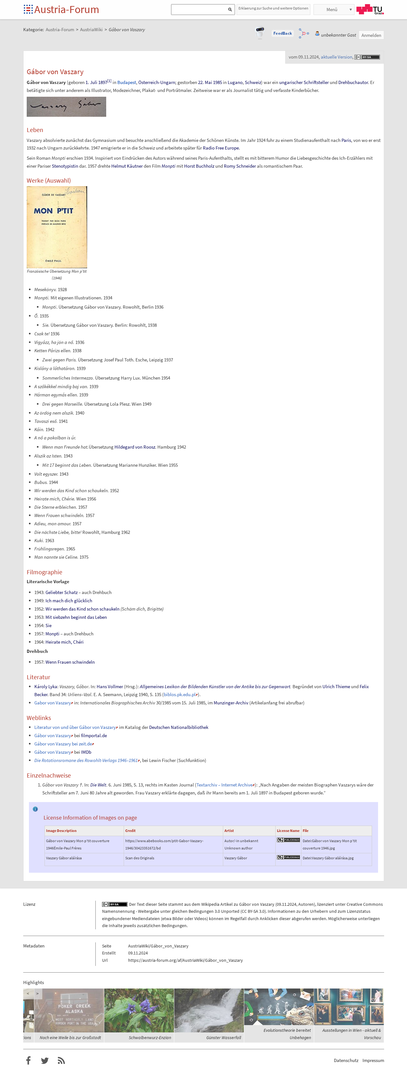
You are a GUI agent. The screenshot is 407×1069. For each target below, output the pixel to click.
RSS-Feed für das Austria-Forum (61, 1061)
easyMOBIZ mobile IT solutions (73, 1037)
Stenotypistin (65, 166)
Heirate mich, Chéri (64, 642)
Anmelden (371, 35)
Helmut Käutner (127, 166)
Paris (346, 140)
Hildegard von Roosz (134, 447)
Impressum (373, 1060)
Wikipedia (210, 904)
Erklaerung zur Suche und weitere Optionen (273, 8)
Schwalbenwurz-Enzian (220, 1037)
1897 (102, 82)
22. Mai (205, 82)
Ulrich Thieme (336, 686)
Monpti (169, 166)
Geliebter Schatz (61, 592)
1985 (217, 82)
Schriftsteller (316, 82)
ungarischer (291, 82)
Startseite (28, 9)
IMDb (86, 752)
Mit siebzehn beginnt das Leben (76, 617)
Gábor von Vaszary (52, 735)
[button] (283, 33)
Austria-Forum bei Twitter (45, 1061)
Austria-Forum (66, 9)
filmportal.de (94, 735)
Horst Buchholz (199, 166)
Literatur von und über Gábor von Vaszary (75, 727)
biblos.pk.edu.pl (180, 694)
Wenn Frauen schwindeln (70, 662)
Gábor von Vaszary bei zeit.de (63, 744)
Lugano (235, 82)
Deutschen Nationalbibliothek (178, 727)
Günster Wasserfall (293, 1037)
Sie (48, 625)
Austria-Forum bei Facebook (28, 1061)
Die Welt (98, 785)
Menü (332, 9)
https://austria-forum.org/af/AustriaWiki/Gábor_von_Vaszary (185, 960)
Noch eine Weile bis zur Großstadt (140, 1037)
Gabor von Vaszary (52, 703)
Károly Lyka (45, 686)
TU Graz (370, 9)
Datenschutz (346, 1060)
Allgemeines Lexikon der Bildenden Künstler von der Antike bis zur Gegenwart (215, 686)
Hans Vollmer (110, 686)
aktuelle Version (336, 57)
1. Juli (91, 82)
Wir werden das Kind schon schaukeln (82, 609)
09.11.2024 (286, 904)
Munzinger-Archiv (231, 703)
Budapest (126, 82)
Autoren (306, 904)
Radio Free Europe (221, 148)
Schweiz (253, 82)
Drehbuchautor (353, 82)
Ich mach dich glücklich (68, 600)
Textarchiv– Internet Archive (224, 785)
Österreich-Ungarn (156, 82)
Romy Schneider (240, 166)
